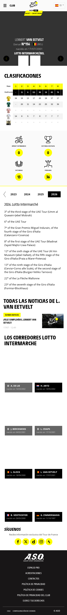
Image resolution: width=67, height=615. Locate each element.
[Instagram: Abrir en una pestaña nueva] (41, 541)
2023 (13, 194)
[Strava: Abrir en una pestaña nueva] (49, 541)
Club (12, 5)
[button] (59, 5)
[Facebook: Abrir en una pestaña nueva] (18, 541)
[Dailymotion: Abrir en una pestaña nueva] (33, 541)
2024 (27, 194)
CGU (8, 611)
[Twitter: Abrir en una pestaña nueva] (25, 541)
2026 (54, 194)
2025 (41, 194)
